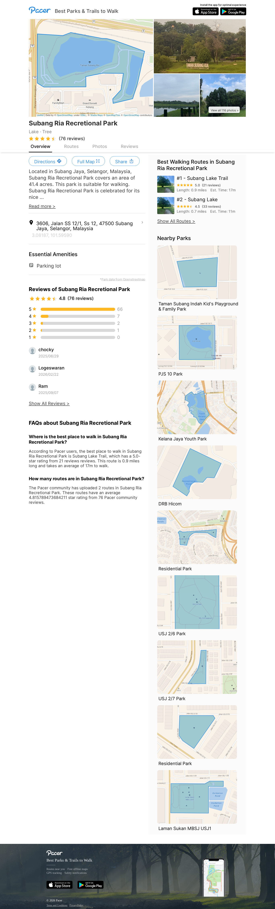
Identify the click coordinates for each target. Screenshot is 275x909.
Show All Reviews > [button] (49, 403)
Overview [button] (40, 146)
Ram (43, 386)
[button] (224, 110)
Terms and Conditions (57, 905)
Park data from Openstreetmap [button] (123, 279)
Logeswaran (51, 367)
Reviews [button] (129, 146)
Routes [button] (71, 146)
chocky (46, 349)
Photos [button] (99, 146)
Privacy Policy (76, 905)
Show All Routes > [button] (176, 221)
